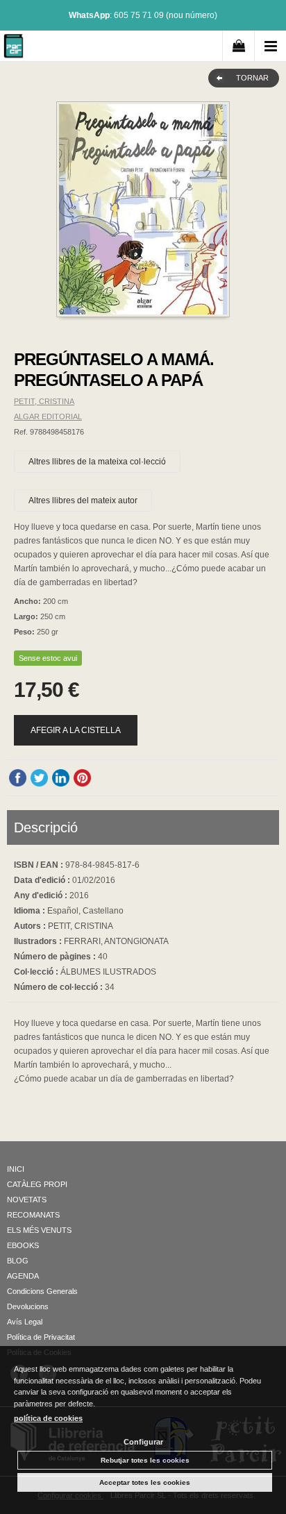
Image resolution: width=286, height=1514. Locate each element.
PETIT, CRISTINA (44, 401)
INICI (15, 1169)
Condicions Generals (42, 1291)
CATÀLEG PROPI (37, 1184)
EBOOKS (23, 1245)
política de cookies (48, 1418)
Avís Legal (24, 1322)
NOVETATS (27, 1199)
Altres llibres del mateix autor (82, 500)
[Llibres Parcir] (13, 48)
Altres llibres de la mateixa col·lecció (97, 461)
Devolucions (28, 1306)
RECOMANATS (33, 1215)
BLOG (17, 1260)
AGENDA (23, 1276)
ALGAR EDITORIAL (48, 416)
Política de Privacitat (41, 1337)
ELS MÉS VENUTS (39, 1230)
